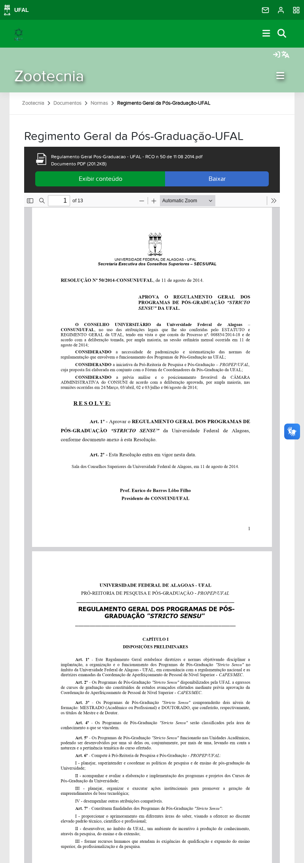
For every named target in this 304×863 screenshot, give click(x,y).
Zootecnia (49, 76)
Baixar (217, 179)
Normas (99, 103)
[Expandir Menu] (266, 34)
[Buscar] (282, 34)
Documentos (67, 103)
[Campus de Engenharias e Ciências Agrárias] (18, 33)
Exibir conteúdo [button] (100, 179)
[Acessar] (276, 55)
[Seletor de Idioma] (285, 55)
